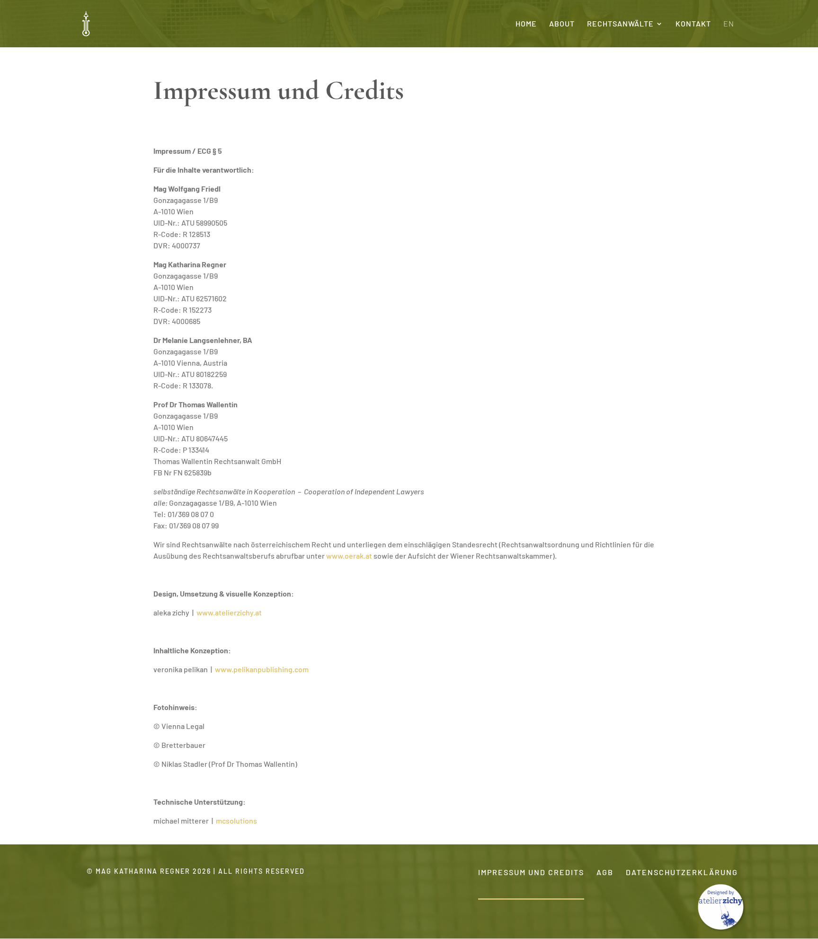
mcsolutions (236, 820)
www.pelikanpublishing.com (262, 669)
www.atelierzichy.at (229, 612)
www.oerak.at (349, 555)
